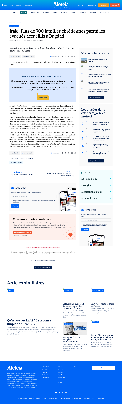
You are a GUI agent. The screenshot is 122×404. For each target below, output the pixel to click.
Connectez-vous (50, 260)
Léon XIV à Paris (104, 12)
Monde (19, 22)
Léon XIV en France (97, 290)
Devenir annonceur (65, 398)
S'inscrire (15, 206)
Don (59, 380)
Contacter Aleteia (76, 398)
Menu (15, 12)
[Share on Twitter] (68, 56)
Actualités (64, 12)
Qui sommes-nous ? (41, 398)
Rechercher (29, 5)
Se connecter (93, 5)
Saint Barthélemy (66, 8)
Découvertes (82, 12)
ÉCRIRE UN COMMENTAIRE (42, 267)
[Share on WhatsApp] (75, 56)
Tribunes (55, 12)
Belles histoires (35, 12)
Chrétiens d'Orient (16, 162)
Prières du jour (89, 198)
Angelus (11, 290)
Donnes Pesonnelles (88, 398)
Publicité (60, 382)
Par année (76, 370)
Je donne (114, 5)
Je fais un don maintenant (21, 232)
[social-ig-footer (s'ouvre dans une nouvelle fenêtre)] (66, 393)
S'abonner (103, 368)
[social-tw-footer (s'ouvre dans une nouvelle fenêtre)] (63, 393)
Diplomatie (95, 322)
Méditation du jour (91, 192)
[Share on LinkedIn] (65, 56)
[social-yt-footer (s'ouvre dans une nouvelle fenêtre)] (56, 393)
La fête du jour (89, 179)
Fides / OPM (26, 41)
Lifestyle (73, 12)
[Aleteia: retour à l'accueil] (61, 4)
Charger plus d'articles (96, 98)
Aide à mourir (68, 324)
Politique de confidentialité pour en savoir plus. (94, 225)
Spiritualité (93, 12)
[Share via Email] (72, 56)
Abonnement (61, 377)
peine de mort (68, 290)
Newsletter (61, 370)
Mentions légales (53, 398)
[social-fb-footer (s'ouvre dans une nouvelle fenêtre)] (59, 393)
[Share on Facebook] (62, 56)
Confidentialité (100, 398)
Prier (22, 12)
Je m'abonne (102, 5)
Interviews (46, 12)
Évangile (86, 185)
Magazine (60, 375)
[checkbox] (11, 200)
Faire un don (42, 98)
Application (61, 372)
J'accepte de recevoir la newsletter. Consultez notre (34, 201)
